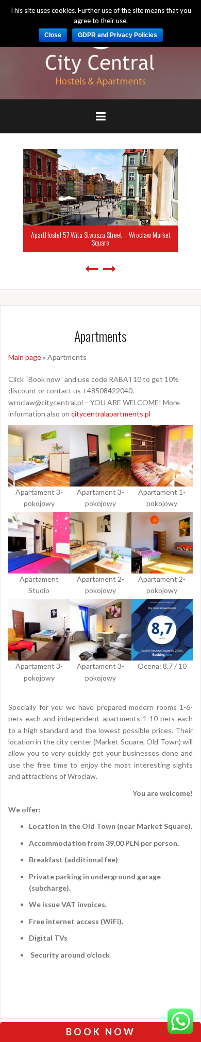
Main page (24, 357)
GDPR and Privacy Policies (117, 35)
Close (52, 35)
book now (101, 1031)
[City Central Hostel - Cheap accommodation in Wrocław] (101, 49)
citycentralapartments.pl (110, 413)
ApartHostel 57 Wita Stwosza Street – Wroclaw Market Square (101, 238)
